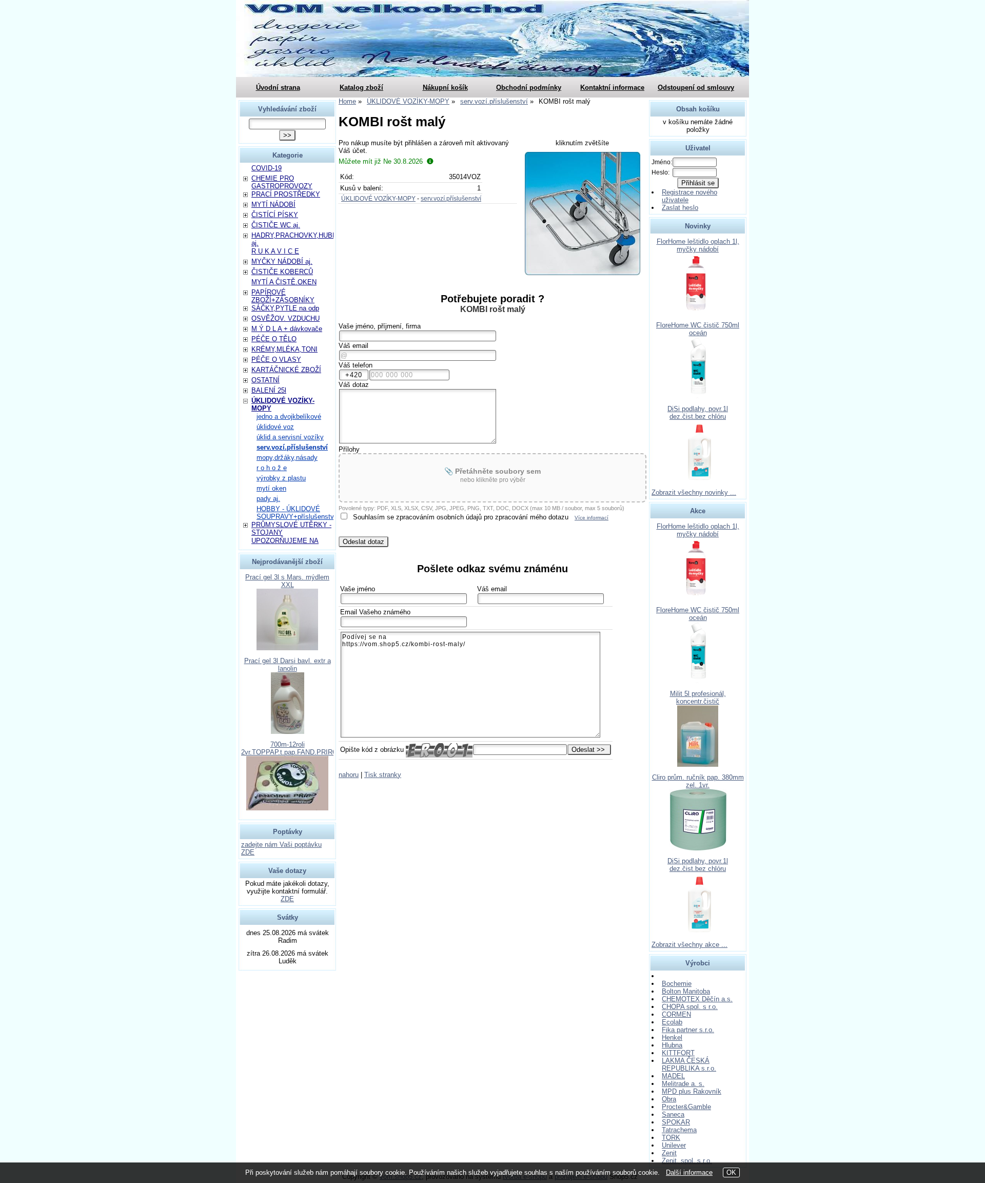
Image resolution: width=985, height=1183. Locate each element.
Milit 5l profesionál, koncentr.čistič (698, 697)
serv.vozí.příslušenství (451, 198)
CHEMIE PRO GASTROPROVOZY (281, 182)
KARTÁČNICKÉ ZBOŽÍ (286, 370)
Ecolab (672, 1022)
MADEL (673, 1076)
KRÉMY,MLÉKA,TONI (284, 349)
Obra (669, 1099)
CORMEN (676, 1014)
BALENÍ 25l (268, 390)
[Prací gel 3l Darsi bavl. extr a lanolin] (287, 731)
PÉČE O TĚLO (274, 339)
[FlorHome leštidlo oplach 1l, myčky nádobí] (697, 312)
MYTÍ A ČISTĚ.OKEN (284, 282)
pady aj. (268, 498)
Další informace (689, 1172)
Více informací (591, 517)
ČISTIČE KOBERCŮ (282, 272)
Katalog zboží (361, 87)
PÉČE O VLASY (276, 359)
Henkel (672, 1037)
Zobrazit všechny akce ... (689, 944)
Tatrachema (679, 1130)
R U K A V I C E (275, 251)
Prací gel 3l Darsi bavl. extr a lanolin (287, 664)
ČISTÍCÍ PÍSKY (274, 215)
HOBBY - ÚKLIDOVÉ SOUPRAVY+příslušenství (296, 512)
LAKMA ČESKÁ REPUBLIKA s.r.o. (689, 1064)
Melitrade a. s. (683, 1084)
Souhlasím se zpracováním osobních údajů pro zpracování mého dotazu (460, 517)
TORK (671, 1137)
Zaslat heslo (680, 207)
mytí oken (271, 488)
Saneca (673, 1114)
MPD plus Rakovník (691, 1091)
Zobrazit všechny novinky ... (694, 492)
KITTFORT (678, 1053)
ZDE (287, 899)
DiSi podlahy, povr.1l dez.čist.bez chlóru (697, 412)
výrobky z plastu (281, 478)
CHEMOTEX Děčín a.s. (697, 999)
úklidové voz (275, 427)
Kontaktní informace (612, 87)
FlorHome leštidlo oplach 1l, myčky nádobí (698, 245)
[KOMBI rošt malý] (582, 213)
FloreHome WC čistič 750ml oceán (697, 329)
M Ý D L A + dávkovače (286, 329)
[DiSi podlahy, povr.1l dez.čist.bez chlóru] (698, 479)
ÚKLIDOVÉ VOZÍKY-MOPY (378, 198)
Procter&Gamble (686, 1107)
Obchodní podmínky (528, 87)
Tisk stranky (382, 775)
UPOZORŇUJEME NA (285, 541)
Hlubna (672, 1045)
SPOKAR (676, 1122)
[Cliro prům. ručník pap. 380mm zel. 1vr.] (698, 848)
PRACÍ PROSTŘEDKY (285, 194)
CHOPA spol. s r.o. (690, 1007)
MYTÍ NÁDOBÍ (273, 204)
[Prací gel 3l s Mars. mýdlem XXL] (287, 648)
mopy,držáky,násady (287, 457)
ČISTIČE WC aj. (275, 225)
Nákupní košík (445, 87)
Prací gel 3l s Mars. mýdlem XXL (287, 581)
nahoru (349, 775)
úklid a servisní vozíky (290, 437)
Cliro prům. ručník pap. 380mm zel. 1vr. (698, 781)
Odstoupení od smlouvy (696, 87)
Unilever (674, 1145)
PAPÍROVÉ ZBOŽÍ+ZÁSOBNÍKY (282, 296)
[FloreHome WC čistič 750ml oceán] (698, 396)
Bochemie (677, 983)
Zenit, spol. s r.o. (687, 1161)
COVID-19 (266, 168)
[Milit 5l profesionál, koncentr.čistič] (697, 764)
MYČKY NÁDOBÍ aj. (281, 261)
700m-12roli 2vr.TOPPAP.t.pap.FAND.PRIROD (291, 748)
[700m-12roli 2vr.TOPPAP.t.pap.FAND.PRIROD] (287, 808)
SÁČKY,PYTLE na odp (285, 308)
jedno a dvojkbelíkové (289, 416)
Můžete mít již (381, 161)
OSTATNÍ (265, 380)
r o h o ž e (272, 468)
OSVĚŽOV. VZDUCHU (285, 318)
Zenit (669, 1153)
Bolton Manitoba (686, 991)
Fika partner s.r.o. (688, 1030)
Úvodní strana (278, 87)
